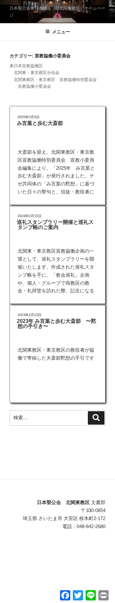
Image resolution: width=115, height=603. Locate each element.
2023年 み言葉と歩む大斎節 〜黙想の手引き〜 (56, 323)
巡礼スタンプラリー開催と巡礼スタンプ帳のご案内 (55, 224)
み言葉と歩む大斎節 (40, 123)
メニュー (61, 31)
